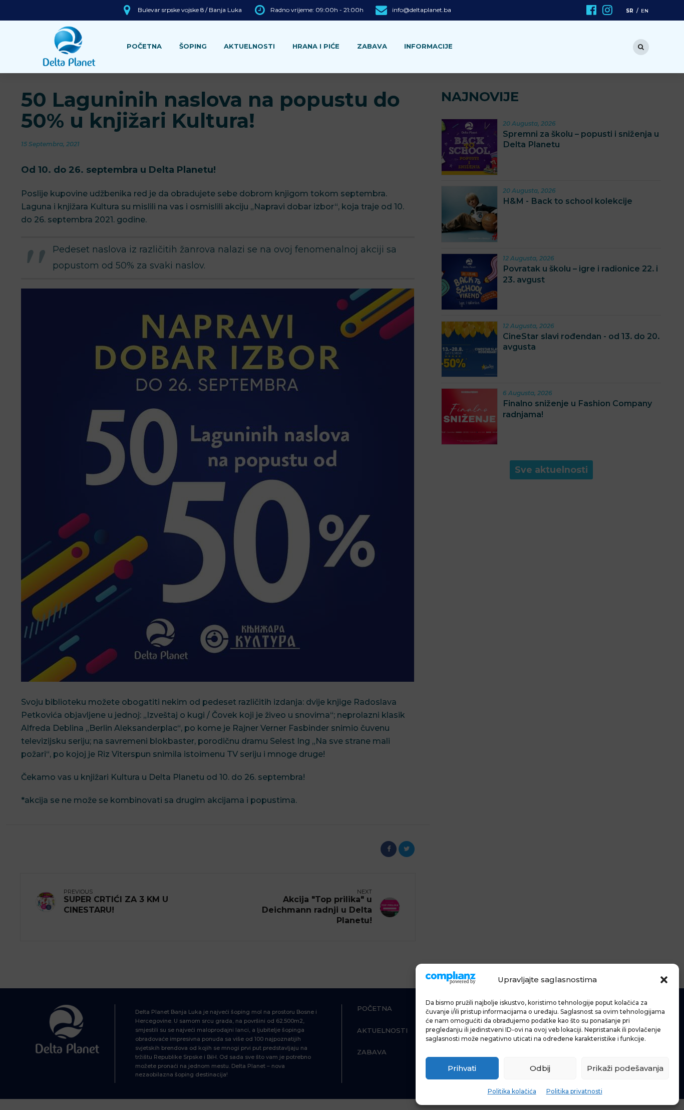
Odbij (540, 1068)
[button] (664, 980)
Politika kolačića (512, 1091)
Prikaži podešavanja (625, 1068)
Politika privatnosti (574, 1091)
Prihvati (462, 1068)
